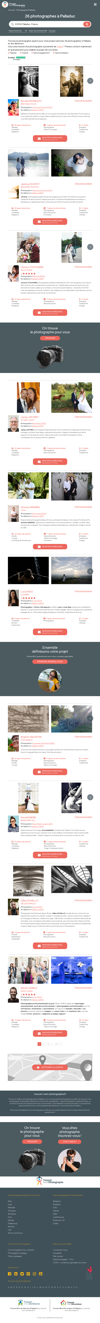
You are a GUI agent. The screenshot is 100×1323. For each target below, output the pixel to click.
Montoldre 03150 (39, 423)
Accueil (12, 10)
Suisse (55, 1223)
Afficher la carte (52, 1067)
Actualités (57, 1253)
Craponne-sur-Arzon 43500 (44, 743)
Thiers (60, 46)
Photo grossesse (15, 1256)
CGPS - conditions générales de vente (69, 1262)
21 (56, 1044)
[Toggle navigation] (95, 4)
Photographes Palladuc (26, 10)
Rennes (11, 1226)
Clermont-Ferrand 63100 (42, 107)
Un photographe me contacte (21, 1250)
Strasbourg (12, 1223)
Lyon (10, 1204)
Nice (10, 1217)
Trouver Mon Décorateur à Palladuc (67, 1308)
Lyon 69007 (37, 997)
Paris (10, 1201)
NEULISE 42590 (39, 276)
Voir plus (52, 31)
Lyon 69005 (37, 907)
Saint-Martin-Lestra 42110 (43, 824)
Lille (9, 1229)
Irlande (56, 1210)
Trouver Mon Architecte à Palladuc (24, 1308)
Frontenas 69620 (39, 513)
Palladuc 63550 (37, 110)
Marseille (11, 1207)
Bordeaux (12, 1214)
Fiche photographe (83, 100)
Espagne (56, 1204)
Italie (55, 1214)
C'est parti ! (69, 1141)
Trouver (50, 338)
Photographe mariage (17, 1253)
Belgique (57, 1201)
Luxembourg (58, 1217)
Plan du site (58, 1256)
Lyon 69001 (37, 601)
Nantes (11, 1220)
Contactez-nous (60, 1250)
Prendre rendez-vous (50, 661)
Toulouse (12, 1210)
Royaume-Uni (59, 1220)
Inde (55, 1207)
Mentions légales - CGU (63, 1259)
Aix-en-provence (15, 1233)
